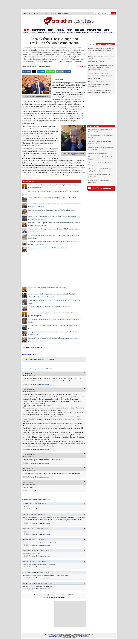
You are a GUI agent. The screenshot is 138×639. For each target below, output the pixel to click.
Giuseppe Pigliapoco (29, 454)
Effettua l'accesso (48, 597)
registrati (62, 597)
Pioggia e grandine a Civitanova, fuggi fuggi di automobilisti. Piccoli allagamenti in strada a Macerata (100, 67)
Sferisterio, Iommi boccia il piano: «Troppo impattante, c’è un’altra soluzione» (54, 191)
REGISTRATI (57, 13)
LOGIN (50, 13)
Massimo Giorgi (28, 468)
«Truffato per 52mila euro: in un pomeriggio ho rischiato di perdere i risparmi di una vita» (100, 84)
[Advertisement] (51, 271)
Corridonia (85, 32)
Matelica (104, 32)
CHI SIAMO (27, 13)
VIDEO (106, 30)
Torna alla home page (29, 354)
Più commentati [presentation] (109, 44)
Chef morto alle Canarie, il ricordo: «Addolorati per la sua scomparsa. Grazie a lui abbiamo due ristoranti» (101, 59)
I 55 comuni (26, 32)
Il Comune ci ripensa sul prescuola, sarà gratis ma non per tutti (49, 306)
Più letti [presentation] (91, 44)
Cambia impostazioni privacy (69, 637)
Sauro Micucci (27, 373)
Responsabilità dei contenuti (55, 636)
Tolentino (62, 32)
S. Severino (77, 32)
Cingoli (111, 32)
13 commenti (82, 66)
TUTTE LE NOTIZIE (38, 30)
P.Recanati (55, 32)
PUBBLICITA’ (43, 13)
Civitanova (41, 32)
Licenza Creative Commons (82, 636)
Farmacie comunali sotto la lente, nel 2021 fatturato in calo (47, 248)
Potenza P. (70, 32)
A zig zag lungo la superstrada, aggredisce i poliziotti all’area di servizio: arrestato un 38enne (100, 75)
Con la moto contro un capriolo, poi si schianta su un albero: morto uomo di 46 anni (101, 50)
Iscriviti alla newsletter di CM (39, 359)
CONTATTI (35, 13)
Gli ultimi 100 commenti (101, 188)
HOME (26, 30)
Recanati (48, 32)
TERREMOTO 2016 (94, 30)
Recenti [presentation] (99, 44)
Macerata (33, 32)
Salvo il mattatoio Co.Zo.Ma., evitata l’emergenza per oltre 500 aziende (52, 197)
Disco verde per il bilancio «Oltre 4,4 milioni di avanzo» (47, 288)
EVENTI (69, 30)
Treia (92, 32)
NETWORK (64, 13)
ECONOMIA (79, 30)
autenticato (45, 384)
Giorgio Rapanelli (28, 389)
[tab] (91, 44)
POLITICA (60, 30)
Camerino (98, 32)
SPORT (50, 30)
